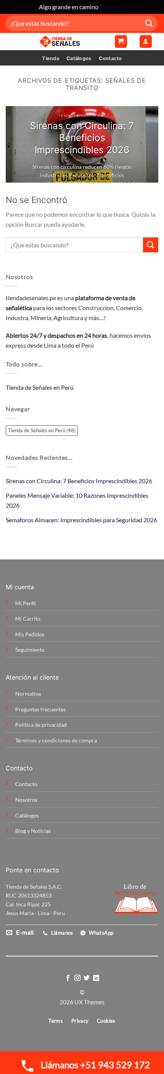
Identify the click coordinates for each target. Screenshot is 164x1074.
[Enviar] (149, 23)
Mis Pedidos (29, 634)
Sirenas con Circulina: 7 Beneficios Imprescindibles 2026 (79, 480)
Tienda (50, 58)
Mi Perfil (25, 603)
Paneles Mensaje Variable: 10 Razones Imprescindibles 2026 (77, 500)
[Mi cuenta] (146, 41)
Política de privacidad (41, 724)
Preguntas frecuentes (40, 709)
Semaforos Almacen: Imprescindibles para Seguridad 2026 (81, 519)
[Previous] (18, 144)
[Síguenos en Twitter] (87, 978)
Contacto (110, 58)
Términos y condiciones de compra (56, 740)
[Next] (146, 144)
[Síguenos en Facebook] (68, 978)
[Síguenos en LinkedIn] (96, 978)
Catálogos (78, 58)
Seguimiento (30, 649)
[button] (121, 41)
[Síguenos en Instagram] (77, 978)
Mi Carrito (27, 618)
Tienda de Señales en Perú (40, 387)
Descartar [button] (112, 6)
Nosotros (26, 799)
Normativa (28, 693)
